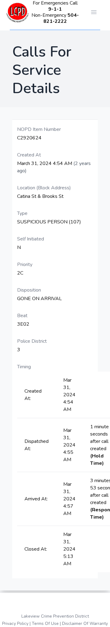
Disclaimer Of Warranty (85, 623)
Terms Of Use (45, 623)
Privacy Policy (15, 623)
